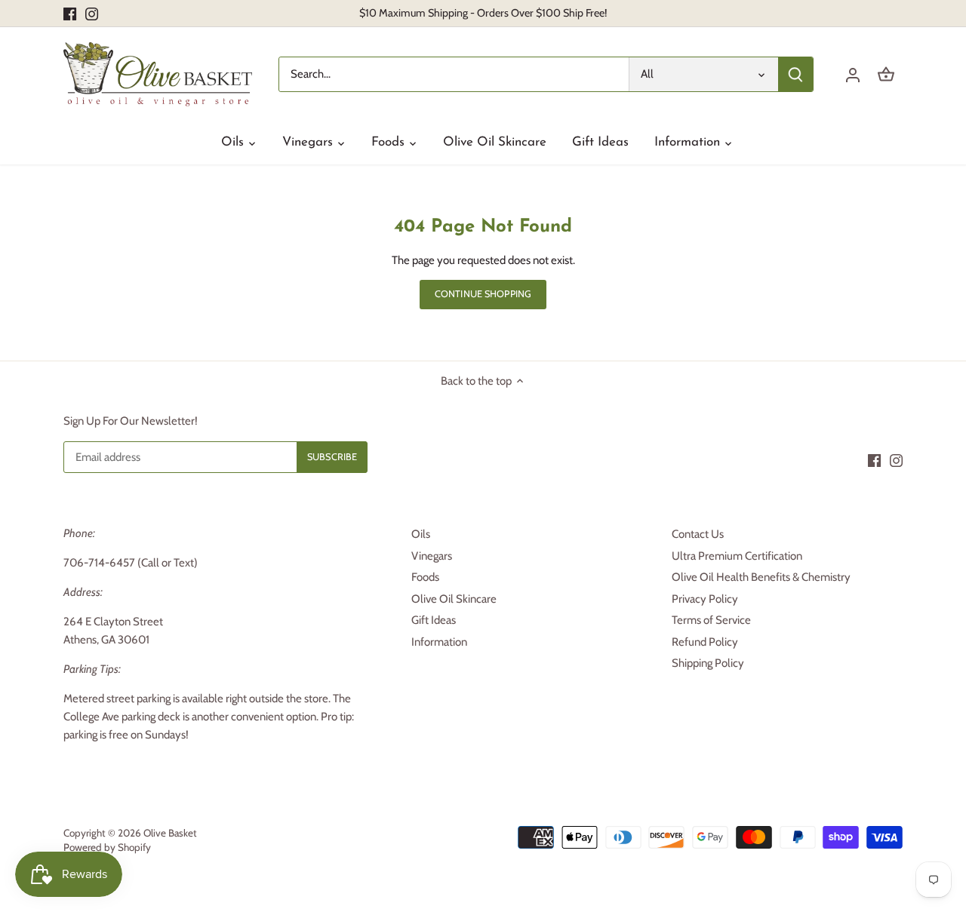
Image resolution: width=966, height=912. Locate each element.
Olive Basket (170, 833)
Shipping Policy (708, 663)
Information (439, 642)
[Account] (852, 74)
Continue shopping (483, 293)
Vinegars (431, 556)
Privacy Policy (705, 599)
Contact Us (698, 534)
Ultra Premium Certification (737, 556)
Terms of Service (711, 620)
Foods (425, 577)
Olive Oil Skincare (454, 599)
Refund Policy (705, 642)
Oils (420, 534)
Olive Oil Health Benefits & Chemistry (761, 577)
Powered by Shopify (107, 847)
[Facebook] (69, 13)
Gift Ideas (433, 620)
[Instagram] (91, 13)
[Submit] (795, 74)
